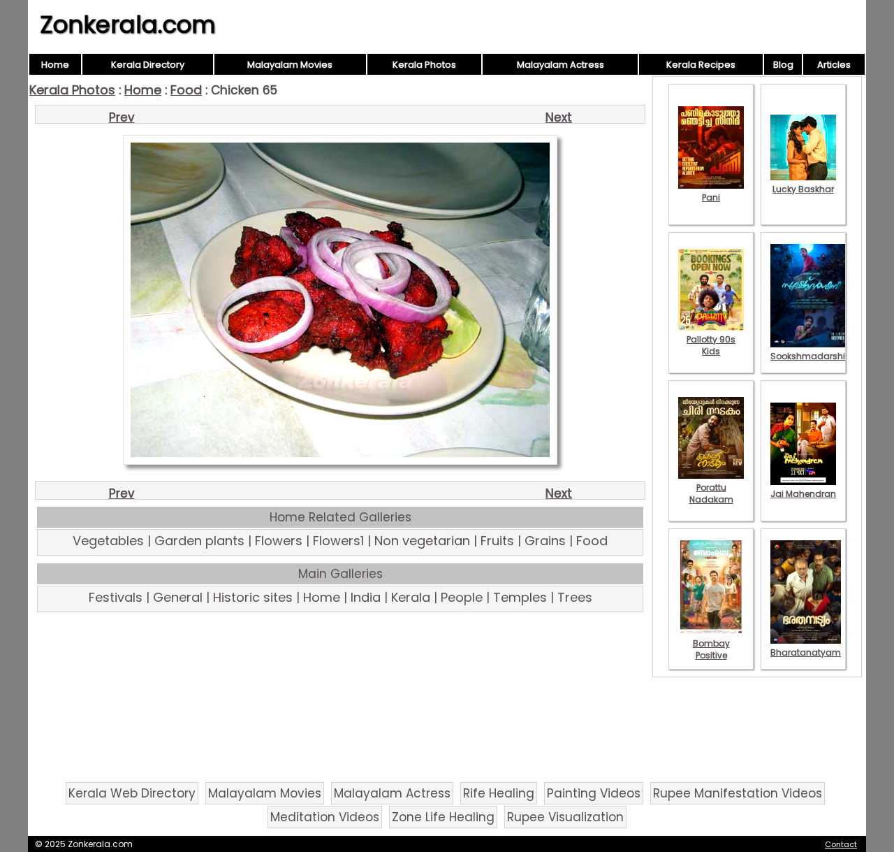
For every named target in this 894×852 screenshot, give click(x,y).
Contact (841, 844)
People (462, 597)
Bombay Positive (711, 649)
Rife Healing (498, 793)
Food (186, 90)
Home (55, 64)
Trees (574, 597)
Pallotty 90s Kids (711, 345)
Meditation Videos (324, 817)
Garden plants (199, 540)
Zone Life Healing (443, 817)
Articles (834, 64)
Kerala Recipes (700, 64)
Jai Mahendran (803, 494)
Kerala (410, 597)
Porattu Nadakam (711, 493)
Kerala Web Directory (132, 793)
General (178, 597)
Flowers (278, 540)
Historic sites (253, 597)
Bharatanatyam (805, 652)
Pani (711, 197)
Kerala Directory (147, 64)
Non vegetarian (422, 540)
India (366, 597)
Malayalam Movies (289, 64)
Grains (545, 540)
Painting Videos (593, 793)
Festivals (115, 597)
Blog (783, 64)
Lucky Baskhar (803, 189)
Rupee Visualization (565, 817)
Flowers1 (338, 540)
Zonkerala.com (128, 24)
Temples (520, 597)
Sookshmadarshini (811, 356)
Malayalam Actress (560, 64)
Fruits (497, 540)
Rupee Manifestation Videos (737, 793)
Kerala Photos (424, 64)
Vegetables (108, 540)
